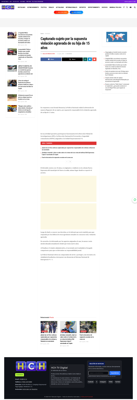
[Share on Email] (94, 59)
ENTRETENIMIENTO (94, 7)
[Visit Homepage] (8, 7)
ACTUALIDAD (60, 7)
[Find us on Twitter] (127, 7)
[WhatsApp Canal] (134, 200)
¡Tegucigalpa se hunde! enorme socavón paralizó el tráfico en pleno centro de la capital (116, 54)
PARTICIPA (28, 1)
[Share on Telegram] (90, 59)
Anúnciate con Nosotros (29, 389)
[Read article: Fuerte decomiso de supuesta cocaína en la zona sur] (88, 327)
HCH (11, 1)
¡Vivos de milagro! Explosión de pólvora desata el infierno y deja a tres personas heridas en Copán (25, 84)
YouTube (117, 382)
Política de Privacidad (87, 396)
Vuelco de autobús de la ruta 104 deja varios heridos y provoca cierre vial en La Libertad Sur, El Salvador (117, 73)
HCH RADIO (22, 1)
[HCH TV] (31, 366)
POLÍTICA (44, 7)
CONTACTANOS (4, 1)
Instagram (103, 382)
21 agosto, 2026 (45, 343)
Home (42, 33)
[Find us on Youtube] (130, 7)
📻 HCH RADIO (76, 12)
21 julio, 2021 (60, 53)
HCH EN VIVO (16, 1)
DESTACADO (21, 7)
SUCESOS (105, 7)
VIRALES (51, 7)
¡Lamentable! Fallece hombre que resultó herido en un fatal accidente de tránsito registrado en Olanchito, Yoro (116, 66)
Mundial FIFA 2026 (115, 7)
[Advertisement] (68, 22)
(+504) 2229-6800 (26, 382)
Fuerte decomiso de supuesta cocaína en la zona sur (57, 157)
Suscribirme (115, 373)
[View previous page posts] (66, 161)
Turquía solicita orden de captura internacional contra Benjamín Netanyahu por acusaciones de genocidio (117, 79)
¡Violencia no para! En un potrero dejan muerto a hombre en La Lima (25, 97)
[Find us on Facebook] (123, 7)
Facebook (90, 382)
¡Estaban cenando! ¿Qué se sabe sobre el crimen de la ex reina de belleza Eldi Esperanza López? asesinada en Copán (68, 339)
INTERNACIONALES (71, 7)
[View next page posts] (70, 161)
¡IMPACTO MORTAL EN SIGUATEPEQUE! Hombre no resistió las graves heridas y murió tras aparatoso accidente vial (25, 70)
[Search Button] (135, 7)
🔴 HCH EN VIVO (61, 12)
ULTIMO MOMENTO (33, 7)
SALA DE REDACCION (49, 53)
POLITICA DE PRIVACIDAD (37, 1)
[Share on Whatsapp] (85, 59)
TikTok (110, 382)
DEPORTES (82, 7)
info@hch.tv (23, 379)
